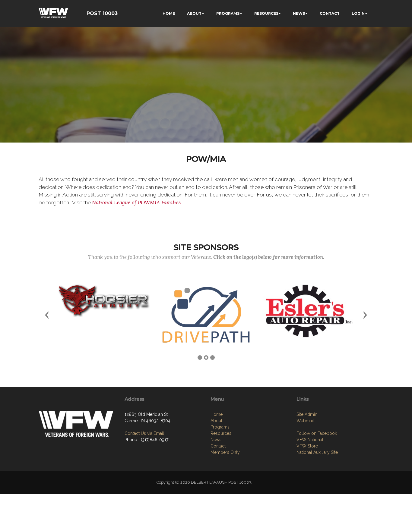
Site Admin (306, 414)
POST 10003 (102, 13)
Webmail (305, 420)
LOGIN (358, 13)
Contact (218, 446)
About (216, 420)
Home (217, 414)
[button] (47, 314)
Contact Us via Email (144, 433)
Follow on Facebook (316, 433)
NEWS (299, 13)
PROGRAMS (227, 13)
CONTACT (330, 13)
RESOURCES (266, 13)
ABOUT (194, 13)
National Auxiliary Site (317, 452)
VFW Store (307, 446)
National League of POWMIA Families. (137, 202)
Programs (220, 427)
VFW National (309, 439)
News (216, 439)
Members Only (225, 452)
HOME (169, 13)
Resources (221, 433)
